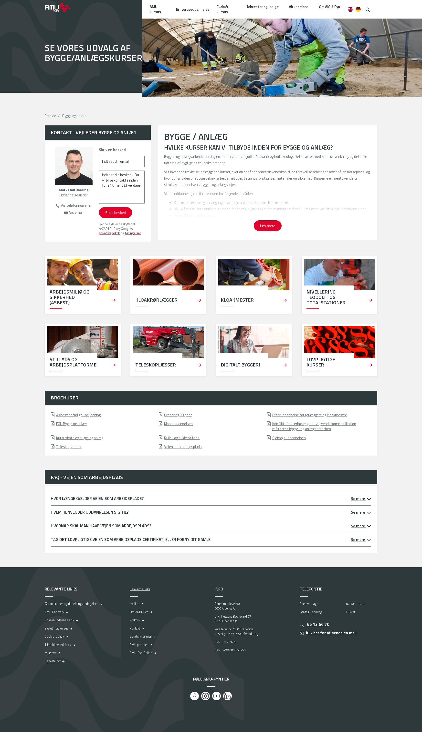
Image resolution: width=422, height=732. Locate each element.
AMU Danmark (54, 612)
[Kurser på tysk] (358, 9)
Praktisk (135, 620)
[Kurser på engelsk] (350, 9)
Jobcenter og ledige (263, 7)
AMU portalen (139, 644)
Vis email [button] (76, 212)
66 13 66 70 (317, 624)
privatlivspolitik (109, 233)
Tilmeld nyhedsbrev (58, 644)
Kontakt (135, 628)
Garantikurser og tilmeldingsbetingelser (71, 603)
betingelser (133, 233)
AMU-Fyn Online (141, 652)
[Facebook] (194, 696)
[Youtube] (216, 696)
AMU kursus (155, 9)
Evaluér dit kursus (56, 628)
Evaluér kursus (223, 9)
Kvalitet (134, 603)
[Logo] (60, 7)
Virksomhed (298, 7)
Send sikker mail (141, 636)
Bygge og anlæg (74, 116)
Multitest (50, 653)
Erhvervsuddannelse (192, 9)
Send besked (115, 212)
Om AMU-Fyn (329, 7)
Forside (50, 116)
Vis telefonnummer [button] (76, 205)
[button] (368, 9)
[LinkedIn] (227, 696)
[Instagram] (205, 696)
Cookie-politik (54, 636)
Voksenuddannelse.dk (59, 620)
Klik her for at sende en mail (331, 633)
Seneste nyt (53, 661)
